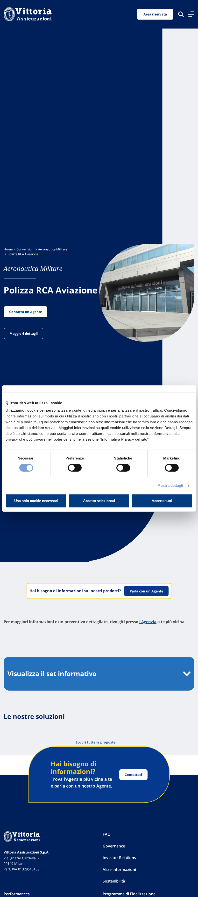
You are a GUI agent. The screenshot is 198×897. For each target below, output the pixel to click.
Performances (17, 894)
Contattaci (133, 774)
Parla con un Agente (146, 591)
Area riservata (155, 14)
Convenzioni (25, 249)
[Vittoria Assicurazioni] (28, 14)
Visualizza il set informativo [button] (52, 673)
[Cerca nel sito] (181, 14)
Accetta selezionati (99, 501)
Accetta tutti (162, 501)
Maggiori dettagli (23, 333)
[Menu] (191, 14)
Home (8, 249)
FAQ (107, 834)
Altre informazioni (119, 869)
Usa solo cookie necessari (36, 501)
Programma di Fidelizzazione (129, 894)
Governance (114, 846)
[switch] (75, 468)
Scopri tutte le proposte (95, 742)
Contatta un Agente (25, 311)
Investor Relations (119, 857)
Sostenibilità (114, 881)
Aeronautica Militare (52, 249)
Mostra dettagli (170, 485)
